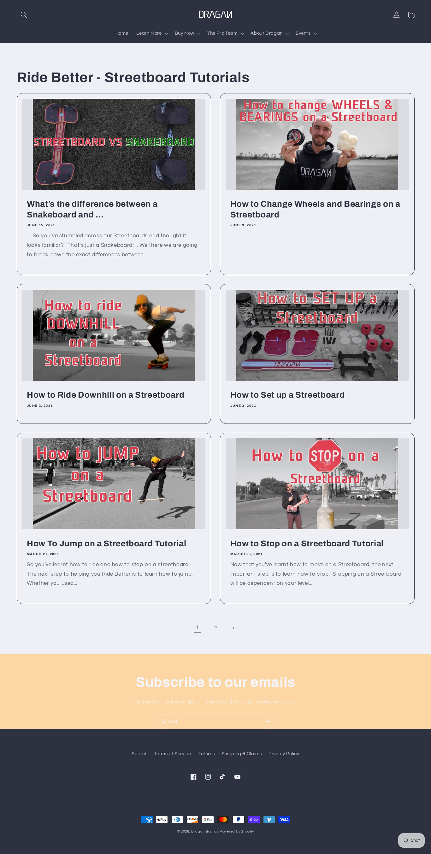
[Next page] (233, 628)
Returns (206, 753)
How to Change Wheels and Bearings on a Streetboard (315, 209)
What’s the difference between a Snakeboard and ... (92, 209)
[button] (24, 15)
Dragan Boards (205, 831)
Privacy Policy (284, 753)
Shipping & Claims (241, 753)
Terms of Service (172, 753)
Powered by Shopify (237, 831)
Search (140, 753)
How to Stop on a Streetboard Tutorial (307, 543)
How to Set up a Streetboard (287, 395)
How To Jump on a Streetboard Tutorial (106, 543)
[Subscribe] (267, 721)
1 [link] (197, 628)
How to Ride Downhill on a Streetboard (105, 395)
